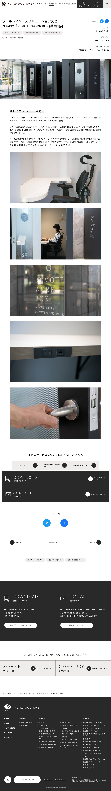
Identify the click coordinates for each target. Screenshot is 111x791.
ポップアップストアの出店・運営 (71, 731)
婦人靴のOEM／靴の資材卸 (47, 742)
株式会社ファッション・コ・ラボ (92, 742)
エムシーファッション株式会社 (92, 753)
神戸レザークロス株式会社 (91, 747)
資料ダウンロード (84, 6)
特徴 (38, 4)
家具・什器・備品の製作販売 (47, 731)
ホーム (34, 4)
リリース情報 (66, 4)
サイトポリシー (48, 780)
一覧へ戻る (53, 542)
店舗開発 (64, 728)
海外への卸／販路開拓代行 (69, 725)
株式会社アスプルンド (89, 745)
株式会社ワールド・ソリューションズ (94, 49)
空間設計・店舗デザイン (52, 33)
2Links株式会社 (102, 31)
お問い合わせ (97, 6)
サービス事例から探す (27, 722)
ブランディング (43, 725)
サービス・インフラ (101, 40)
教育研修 (64, 737)
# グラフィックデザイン (9, 38)
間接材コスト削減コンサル (69, 740)
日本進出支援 (66, 722)
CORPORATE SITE (26, 779)
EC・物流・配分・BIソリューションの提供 (71, 746)
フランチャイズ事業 (67, 734)
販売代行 (41, 722)
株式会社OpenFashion (89, 768)
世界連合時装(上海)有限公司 (91, 750)
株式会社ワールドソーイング (91, 762)
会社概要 (73, 4)
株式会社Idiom (87, 739)
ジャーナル (58, 4)
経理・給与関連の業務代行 (69, 743)
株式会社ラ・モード (88, 765)
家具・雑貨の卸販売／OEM (46, 734)
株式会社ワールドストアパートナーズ (94, 725)
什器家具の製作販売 (32, 33)
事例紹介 (51, 4)
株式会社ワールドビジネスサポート (93, 728)
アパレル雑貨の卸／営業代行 (47, 745)
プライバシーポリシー (60, 780)
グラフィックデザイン (12, 33)
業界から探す (24, 725)
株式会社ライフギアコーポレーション (94, 759)
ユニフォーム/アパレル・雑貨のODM (48, 738)
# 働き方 (20, 38)
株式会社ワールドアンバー (91, 731)
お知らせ (9, 737)
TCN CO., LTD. (87, 756)
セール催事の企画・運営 (46, 747)
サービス (43, 4)
